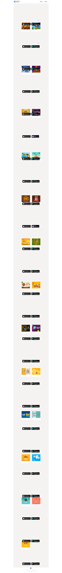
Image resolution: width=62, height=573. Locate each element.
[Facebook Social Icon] (30, 568)
